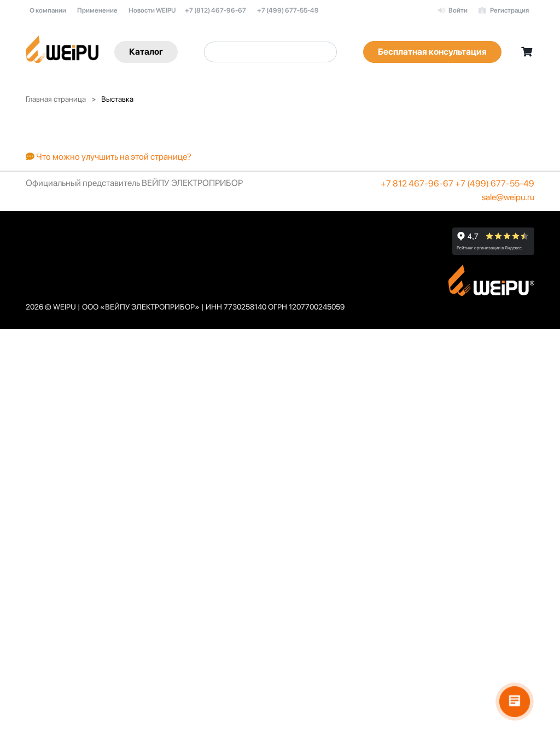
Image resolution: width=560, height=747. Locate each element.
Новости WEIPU (152, 10)
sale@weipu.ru (508, 197)
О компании (48, 10)
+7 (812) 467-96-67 (215, 10)
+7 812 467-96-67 (417, 183)
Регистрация (509, 10)
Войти (457, 10)
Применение (97, 10)
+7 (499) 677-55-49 (288, 10)
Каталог (146, 51)
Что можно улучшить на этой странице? (112, 156)
